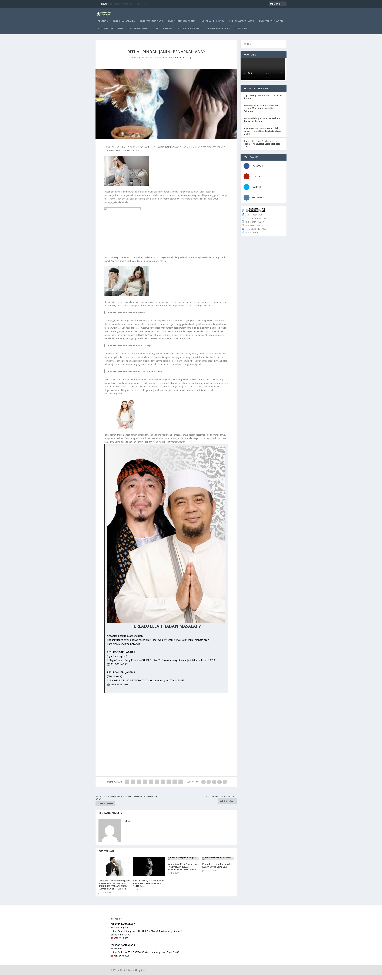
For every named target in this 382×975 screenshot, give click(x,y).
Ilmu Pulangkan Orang (181, 21)
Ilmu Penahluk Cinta (212, 21)
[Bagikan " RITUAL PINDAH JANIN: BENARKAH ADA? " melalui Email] (175, 782)
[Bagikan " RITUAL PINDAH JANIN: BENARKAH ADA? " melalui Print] (181, 782)
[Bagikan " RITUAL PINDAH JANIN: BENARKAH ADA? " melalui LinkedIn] (157, 782)
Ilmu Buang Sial (163, 28)
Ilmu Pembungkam (139, 28)
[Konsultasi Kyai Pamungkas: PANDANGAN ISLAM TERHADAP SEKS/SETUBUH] (183, 858)
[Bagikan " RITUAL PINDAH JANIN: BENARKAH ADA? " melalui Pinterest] (151, 782)
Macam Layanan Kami (218, 28)
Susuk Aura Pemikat (189, 28)
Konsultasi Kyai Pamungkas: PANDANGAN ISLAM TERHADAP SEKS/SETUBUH (183, 867)
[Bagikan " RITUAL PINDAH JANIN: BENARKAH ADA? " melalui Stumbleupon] (169, 782)
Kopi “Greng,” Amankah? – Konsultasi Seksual (263, 97)
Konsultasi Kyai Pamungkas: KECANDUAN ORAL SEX (218, 865)
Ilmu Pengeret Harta (241, 21)
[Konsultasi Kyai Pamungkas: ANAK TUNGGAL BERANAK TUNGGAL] (149, 866)
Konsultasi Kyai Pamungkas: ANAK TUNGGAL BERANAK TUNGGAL (149, 883)
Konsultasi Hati (176, 57)
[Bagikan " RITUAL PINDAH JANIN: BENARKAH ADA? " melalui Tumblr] (145, 782)
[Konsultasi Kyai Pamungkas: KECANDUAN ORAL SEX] (218, 858)
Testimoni (241, 28)
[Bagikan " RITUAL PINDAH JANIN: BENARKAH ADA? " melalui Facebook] (127, 782)
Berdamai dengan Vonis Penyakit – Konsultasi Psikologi (262, 119)
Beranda (103, 21)
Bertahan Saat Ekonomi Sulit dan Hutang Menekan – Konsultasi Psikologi (261, 108)
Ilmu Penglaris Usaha (110, 28)
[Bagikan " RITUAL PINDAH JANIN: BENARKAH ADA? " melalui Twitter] (133, 782)
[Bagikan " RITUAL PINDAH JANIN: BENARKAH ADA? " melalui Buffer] (163, 782)
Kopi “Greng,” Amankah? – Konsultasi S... (127, 3)
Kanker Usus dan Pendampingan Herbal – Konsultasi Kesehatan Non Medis (262, 144)
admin (149, 57)
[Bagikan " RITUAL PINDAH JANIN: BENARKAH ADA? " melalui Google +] (139, 782)
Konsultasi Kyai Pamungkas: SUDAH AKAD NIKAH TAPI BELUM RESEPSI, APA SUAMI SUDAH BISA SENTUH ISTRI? (114, 884)
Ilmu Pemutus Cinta (151, 21)
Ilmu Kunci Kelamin (124, 21)
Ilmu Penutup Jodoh (271, 21)
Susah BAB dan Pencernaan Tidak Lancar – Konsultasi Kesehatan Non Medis (262, 131)
